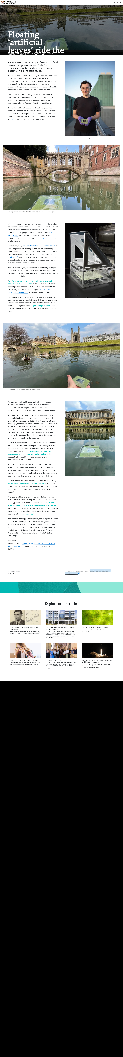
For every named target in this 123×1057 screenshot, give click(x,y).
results (14, 119)
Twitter (117, 2)
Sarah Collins (14, 53)
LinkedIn (114, 2)
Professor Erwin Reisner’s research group (38, 246)
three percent (48, 238)
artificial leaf (13, 257)
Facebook (120, 2)
